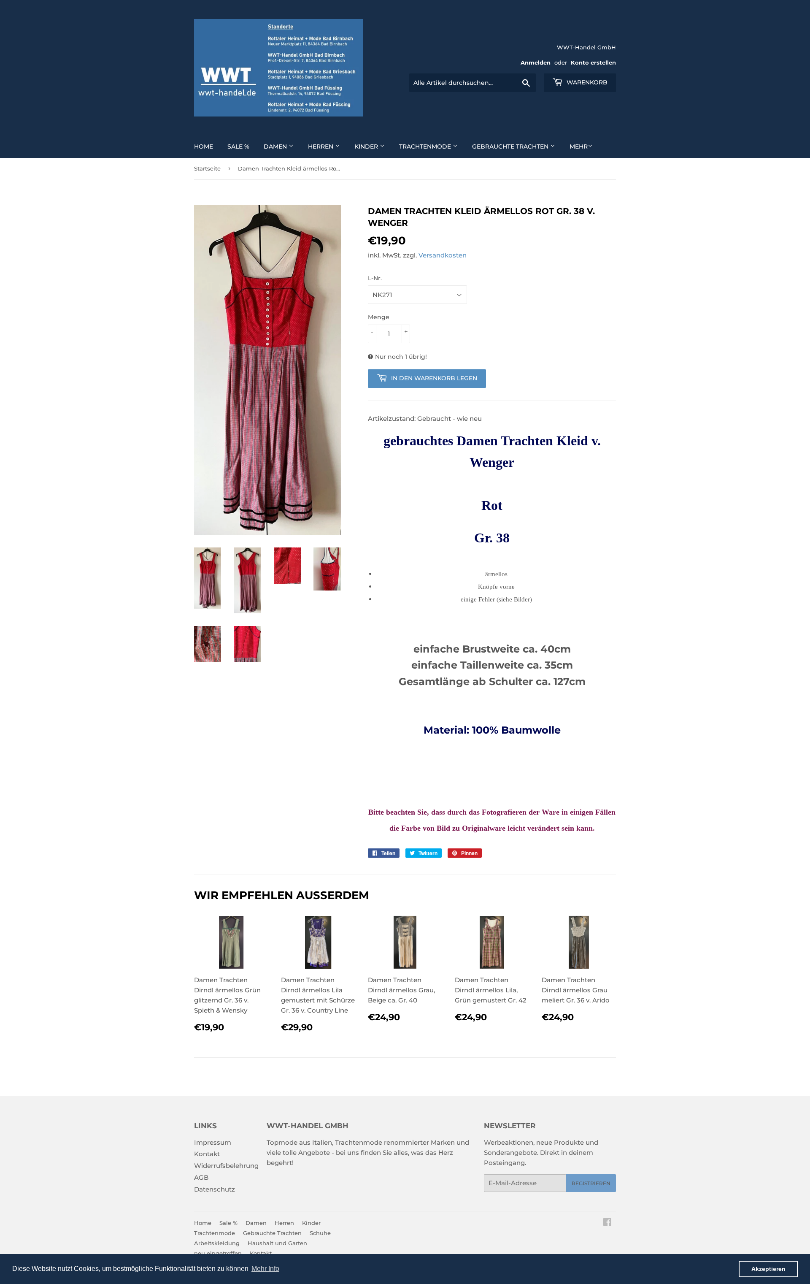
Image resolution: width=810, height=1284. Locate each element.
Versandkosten (442, 255)
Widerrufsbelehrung (226, 1166)
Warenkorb (586, 82)
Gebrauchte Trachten (511, 146)
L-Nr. (375, 278)
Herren (321, 146)
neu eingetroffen (218, 1253)
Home (203, 146)
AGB (201, 1177)
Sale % (238, 146)
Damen (276, 146)
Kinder (367, 146)
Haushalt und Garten (277, 1243)
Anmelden (536, 63)
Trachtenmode (426, 146)
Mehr (579, 146)
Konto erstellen (593, 63)
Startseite (207, 168)
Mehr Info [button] (265, 1268)
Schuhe (320, 1233)
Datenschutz (214, 1189)
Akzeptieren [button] (768, 1268)
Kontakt (207, 1154)
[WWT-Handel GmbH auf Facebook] (607, 1223)
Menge (378, 317)
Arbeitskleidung (217, 1243)
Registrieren (591, 1183)
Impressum (212, 1142)
